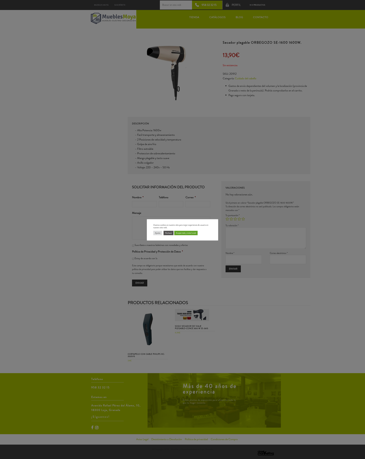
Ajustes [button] (157, 233)
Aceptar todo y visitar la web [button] (186, 233)
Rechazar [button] (168, 233)
